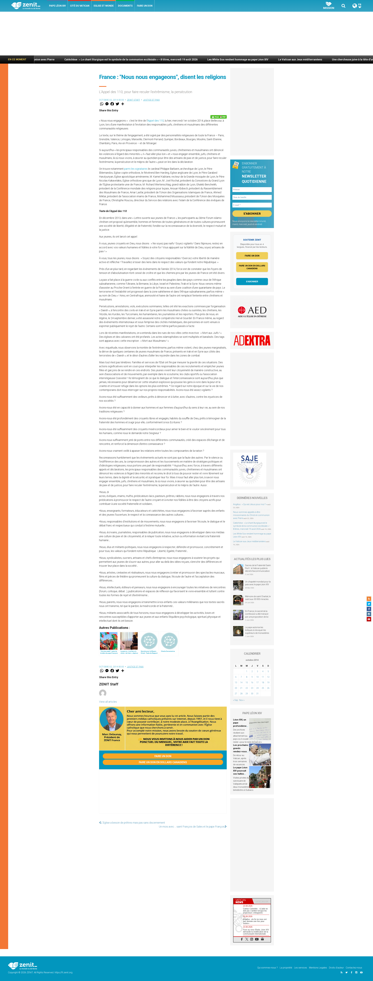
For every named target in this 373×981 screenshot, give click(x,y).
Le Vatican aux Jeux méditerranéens (247, 59)
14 (241, 682)
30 (252, 693)
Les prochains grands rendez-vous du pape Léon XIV (240, 751)
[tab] (242, 901)
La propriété (286, 967)
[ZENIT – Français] (29, 6)
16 (252, 682)
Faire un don (144, 5)
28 (241, 693)
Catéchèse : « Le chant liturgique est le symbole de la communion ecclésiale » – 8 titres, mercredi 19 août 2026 (77, 59)
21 (241, 688)
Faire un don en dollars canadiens (163, 762)
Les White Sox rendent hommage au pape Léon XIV (184, 59)
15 (247, 682)
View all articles (108, 701)
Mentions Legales (318, 967)
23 (252, 688)
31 (257, 693)
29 (247, 693)
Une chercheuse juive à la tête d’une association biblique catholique (319, 59)
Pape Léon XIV (57, 5)
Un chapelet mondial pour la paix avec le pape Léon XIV (258, 583)
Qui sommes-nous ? (267, 967)
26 (268, 688)
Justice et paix (151, 100)
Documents (125, 5)
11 (263, 677)
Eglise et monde (104, 5)
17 (257, 682)
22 (247, 688)
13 (236, 682)
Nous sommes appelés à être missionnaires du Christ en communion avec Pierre (251, 515)
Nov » (241, 700)
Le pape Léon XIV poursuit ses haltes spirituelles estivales (240, 773)
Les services (300, 967)
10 (257, 677)
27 (236, 693)
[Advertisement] (186, 33)
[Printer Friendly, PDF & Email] (218, 117)
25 (263, 688)
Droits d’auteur (336, 967)
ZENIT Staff (133, 100)
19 (268, 682)
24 (257, 688)
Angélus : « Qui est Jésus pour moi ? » (250, 504)
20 (236, 688)
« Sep (235, 700)
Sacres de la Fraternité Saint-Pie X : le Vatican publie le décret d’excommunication (258, 568)
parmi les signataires (135, 168)
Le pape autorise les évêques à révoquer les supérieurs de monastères (257, 630)
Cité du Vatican (79, 5)
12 (268, 677)
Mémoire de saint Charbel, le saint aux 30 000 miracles (258, 598)
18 (263, 682)
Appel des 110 (155, 120)
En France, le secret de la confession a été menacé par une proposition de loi (256, 614)
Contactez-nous (354, 967)
